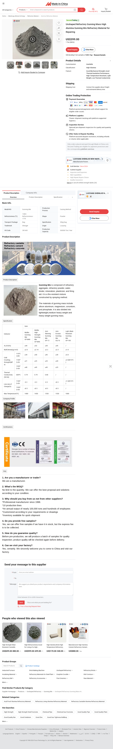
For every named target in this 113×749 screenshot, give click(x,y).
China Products (20, 729)
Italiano (58, 733)
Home (4, 16)
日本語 (93, 733)
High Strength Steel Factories (28, 712)
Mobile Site (53, 731)
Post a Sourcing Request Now (29, 606)
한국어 (87, 733)
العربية (81, 733)
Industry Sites (77, 729)
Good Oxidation (25, 717)
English (17, 733)
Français (40, 733)
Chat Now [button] (89, 50)
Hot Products (9, 729)
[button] (68, 197)
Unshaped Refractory (63, 670)
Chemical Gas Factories (65, 712)
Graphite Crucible (62, 674)
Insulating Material (8, 674)
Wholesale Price (66, 729)
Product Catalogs (33, 666)
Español (24, 733)
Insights (61, 731)
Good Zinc (39, 717)
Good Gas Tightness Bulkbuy (57, 717)
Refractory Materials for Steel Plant (41, 674)
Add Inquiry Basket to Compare (33, 72)
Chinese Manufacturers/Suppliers (37, 729)
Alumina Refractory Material (49, 16)
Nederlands (73, 733)
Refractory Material (33, 16)
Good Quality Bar (10, 717)
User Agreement (69, 740)
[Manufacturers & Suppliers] (56, 4)
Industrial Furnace (8, 670)
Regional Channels (89, 729)
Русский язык (49, 733)
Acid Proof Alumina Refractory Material (17, 701)
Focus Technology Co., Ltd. (42, 740)
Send (21, 602)
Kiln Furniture (88, 674)
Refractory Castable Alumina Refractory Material (88, 701)
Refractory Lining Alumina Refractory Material (51, 701)
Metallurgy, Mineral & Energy (16, 16)
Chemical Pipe (47, 712)
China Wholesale (54, 729)
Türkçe (46, 735)
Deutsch (65, 733)
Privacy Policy (89, 740)
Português (32, 733)
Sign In (69, 183)
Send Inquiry (72, 50)
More (4, 721)
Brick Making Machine (36, 670)
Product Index (101, 729)
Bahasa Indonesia (63, 735)
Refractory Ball (7, 678)
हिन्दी (99, 733)
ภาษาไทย (105, 733)
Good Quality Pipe (84, 712)
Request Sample (99, 55)
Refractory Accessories (37, 678)
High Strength (8, 712)
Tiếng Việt (53, 735)
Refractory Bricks (89, 670)
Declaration (79, 740)
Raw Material (88, 678)
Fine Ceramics (61, 678)
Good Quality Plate (100, 712)
